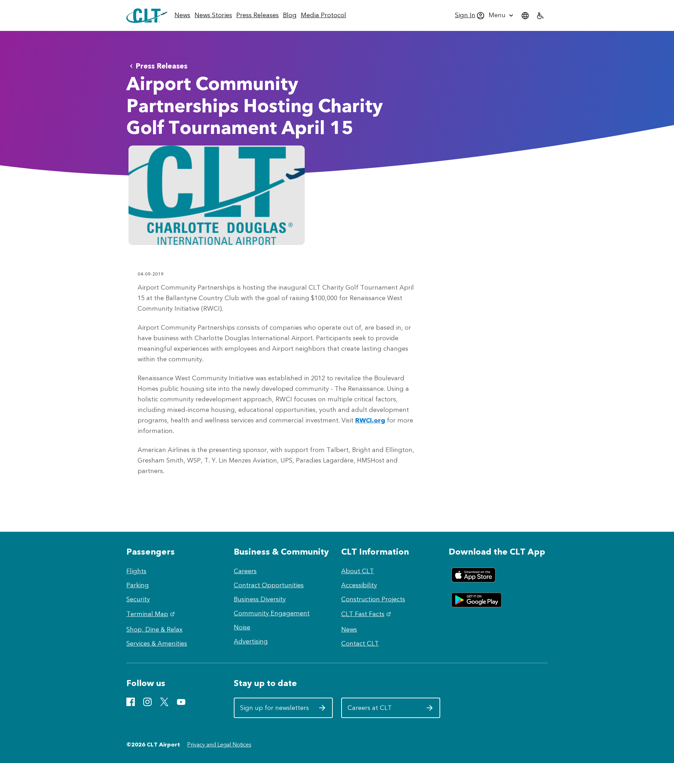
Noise (242, 627)
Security (138, 599)
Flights (136, 571)
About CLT (357, 571)
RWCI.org (370, 420)
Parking (137, 585)
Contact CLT (360, 643)
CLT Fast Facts (367, 614)
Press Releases (161, 66)
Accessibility (359, 585)
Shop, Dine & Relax (154, 629)
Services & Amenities (156, 643)
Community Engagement (272, 613)
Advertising (251, 641)
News (349, 629)
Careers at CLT (382, 710)
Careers (245, 571)
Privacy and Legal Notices (219, 744)
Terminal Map (151, 614)
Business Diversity (260, 599)
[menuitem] (182, 15)
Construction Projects (373, 599)
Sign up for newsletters (275, 710)
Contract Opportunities (269, 585)
